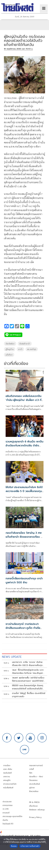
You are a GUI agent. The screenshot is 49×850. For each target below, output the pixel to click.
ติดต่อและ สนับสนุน (37, 809)
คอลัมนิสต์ (7, 773)
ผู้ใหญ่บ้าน (10, 349)
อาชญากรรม (8, 805)
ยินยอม (14, 846)
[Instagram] (42, 737)
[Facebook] (7, 737)
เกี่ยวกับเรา (33, 806)
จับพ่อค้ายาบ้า (24, 343)
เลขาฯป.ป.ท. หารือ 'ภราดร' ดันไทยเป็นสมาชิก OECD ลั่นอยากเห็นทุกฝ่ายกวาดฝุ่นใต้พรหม (27, 664)
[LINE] (24, 749)
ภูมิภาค (32, 787)
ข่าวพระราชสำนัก (9, 784)
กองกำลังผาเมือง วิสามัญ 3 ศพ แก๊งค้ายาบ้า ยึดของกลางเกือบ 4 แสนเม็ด (24, 537)
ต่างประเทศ (7, 801)
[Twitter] (18, 737)
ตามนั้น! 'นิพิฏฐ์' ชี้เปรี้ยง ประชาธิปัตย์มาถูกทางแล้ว (28, 695)
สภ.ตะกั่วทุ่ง (31, 349)
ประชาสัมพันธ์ (34, 784)
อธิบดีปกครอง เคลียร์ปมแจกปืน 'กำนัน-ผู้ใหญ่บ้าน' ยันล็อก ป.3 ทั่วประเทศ (24, 400)
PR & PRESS (34, 802)
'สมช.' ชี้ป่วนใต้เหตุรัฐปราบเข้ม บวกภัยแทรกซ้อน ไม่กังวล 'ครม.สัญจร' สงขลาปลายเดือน (28, 671)
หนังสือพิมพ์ (8, 787)
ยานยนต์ (6, 812)
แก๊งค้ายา (9, 355)
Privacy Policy (35, 817)
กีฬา (30, 773)
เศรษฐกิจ (6, 780)
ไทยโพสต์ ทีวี (8, 823)
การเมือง (6, 765)
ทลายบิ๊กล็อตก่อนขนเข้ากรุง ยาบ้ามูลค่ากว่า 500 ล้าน (24, 580)
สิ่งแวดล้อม (33, 791)
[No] (45, 843)
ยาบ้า (20, 349)
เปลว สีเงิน (7, 769)
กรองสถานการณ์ (36, 765)
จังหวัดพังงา (10, 343)
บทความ (6, 776)
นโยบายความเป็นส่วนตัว (30, 846)
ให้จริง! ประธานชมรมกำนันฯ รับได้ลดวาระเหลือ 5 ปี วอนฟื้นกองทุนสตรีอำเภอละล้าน (24, 491)
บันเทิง (5, 820)
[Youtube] (30, 737)
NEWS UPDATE (12, 657)
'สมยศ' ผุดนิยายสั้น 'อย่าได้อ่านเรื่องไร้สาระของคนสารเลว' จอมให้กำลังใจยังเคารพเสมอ (28, 679)
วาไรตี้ (31, 769)
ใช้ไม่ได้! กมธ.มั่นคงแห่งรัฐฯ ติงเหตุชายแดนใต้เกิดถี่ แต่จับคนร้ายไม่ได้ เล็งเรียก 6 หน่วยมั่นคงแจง (27, 687)
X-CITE (6, 809)
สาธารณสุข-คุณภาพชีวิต (12, 816)
